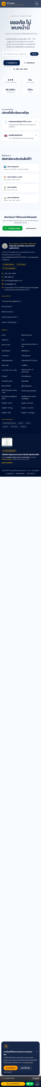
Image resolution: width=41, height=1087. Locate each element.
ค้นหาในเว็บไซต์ (6, 386)
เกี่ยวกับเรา (5, 340)
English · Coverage (28, 413)
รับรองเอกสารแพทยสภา (28, 391)
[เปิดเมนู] (36, 3)
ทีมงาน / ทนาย (6, 345)
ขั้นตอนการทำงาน (26, 335)
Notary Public (6, 306)
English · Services (27, 403)
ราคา (22, 340)
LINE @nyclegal (14, 228)
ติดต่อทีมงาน (30, 63)
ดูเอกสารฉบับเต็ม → (7, 463)
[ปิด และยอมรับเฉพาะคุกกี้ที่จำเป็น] (36, 1051)
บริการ (4, 335)
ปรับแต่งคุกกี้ (8, 1072)
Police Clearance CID (9, 317)
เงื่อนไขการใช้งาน (20, 473)
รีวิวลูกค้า (4, 376)
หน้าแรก (34, 54)
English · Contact (27, 408)
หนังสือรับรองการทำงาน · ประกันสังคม (29, 397)
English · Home (7, 403)
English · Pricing (7, 408)
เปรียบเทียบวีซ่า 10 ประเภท (29, 360)
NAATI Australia (7, 312)
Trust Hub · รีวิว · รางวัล (9, 370)
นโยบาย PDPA (28, 1062)
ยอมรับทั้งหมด (10, 1068)
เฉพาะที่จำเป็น (25, 1068)
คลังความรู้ (5, 365)
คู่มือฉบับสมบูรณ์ (26, 386)
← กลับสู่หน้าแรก (11, 63)
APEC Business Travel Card (9, 391)
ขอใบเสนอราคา (31, 228)
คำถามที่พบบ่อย (26, 376)
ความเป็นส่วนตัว (10, 473)
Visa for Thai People (9, 322)
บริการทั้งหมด (6, 351)
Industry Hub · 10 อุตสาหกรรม (27, 371)
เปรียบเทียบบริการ (7, 360)
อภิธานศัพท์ (25, 381)
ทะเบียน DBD (29, 473)
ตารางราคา (5, 356)
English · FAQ (6, 413)
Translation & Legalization (11, 301)
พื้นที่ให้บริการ (25, 351)
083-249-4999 (22, 69)
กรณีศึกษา (24, 365)
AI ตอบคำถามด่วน (7, 381)
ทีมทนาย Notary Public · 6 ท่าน (29, 345)
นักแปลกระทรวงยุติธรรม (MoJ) (9, 397)
